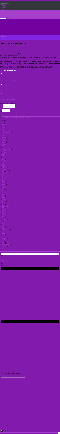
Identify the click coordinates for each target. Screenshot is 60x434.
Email (1, 110)
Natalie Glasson (4, 214)
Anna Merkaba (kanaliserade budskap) (6, 132)
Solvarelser (3, 237)
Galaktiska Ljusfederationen (5, 170)
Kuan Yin (3, 192)
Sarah (2, 230)
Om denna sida (3, 12)
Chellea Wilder (3, 159)
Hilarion (3, 175)
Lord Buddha (3, 198)
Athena (3, 147)
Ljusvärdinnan (3, 197)
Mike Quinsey (3, 209)
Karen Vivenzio (3, 186)
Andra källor (3, 127)
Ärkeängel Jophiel (4, 138)
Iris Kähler (3, 178)
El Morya (3, 166)
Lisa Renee (3, 196)
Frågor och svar (3, 6)
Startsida (2, 4)
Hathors (3, 173)
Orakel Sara (3, 216)
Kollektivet (3, 189)
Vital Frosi (3, 247)
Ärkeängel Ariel (3, 135)
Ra (2, 223)
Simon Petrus (3, 234)
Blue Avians (3, 154)
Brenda (3, 156)
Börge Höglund (3, 155)
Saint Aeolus (3, 226)
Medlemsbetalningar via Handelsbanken (7, 261)
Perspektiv (2, 15)
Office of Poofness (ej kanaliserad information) (7, 215)
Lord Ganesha (3, 199)
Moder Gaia (3, 211)
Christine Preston (4, 161)
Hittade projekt (3, 9)
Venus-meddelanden (4, 246)
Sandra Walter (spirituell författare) (6, 229)
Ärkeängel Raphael (4, 142)
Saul (2, 231)
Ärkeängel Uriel (3, 143)
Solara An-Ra (3, 236)
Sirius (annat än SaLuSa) (5, 235)
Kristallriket (3, 191)
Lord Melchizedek (4, 201)
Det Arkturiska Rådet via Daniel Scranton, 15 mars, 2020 (8, 99)
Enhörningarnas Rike (4, 167)
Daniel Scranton (4, 162)
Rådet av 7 (3, 224)
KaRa (2, 185)
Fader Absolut (3, 168)
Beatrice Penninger (4, 150)
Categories (2, 255)
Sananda (3, 228)
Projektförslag (2, 8)
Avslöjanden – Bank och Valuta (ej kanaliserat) (7, 148)
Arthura (3, 145)
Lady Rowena (3, 195)
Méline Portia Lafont (4, 208)
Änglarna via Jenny (4, 130)
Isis (2, 179)
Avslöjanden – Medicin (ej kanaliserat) (6, 149)
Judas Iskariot (3, 184)
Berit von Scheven (4, 152)
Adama (3, 123)
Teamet (3, 241)
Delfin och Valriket (4, 163)
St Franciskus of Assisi (4, 238)
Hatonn (3, 174)
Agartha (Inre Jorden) (4, 124)
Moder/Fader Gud (4, 212)
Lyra (2, 202)
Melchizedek (3, 207)
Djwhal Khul (3, 164)
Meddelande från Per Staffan (5, 206)
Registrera (3, 259)
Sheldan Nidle (3, 233)
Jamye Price (3, 182)
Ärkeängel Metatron (4, 140)
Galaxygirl (3, 171)
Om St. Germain (3, 7)
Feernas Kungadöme (4, 169)
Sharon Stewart (3, 232)
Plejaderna (3, 220)
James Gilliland (3, 181)
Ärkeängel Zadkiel (4, 144)
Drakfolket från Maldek (4, 165)
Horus (2, 176)
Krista (2, 190)
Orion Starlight (3, 218)
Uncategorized (3, 243)
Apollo (2, 133)
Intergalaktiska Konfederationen (5, 177)
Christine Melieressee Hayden (5, 160)
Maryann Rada (3, 204)
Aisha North (3, 125)
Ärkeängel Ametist (4, 134)
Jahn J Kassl (3, 180)
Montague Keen (4, 213)
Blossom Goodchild (4, 153)
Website (1, 111)
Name (1, 109)
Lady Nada (3, 194)
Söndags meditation (3, 5)
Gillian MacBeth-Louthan (5, 172)
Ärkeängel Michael (4, 141)
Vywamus (3, 248)
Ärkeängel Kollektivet (4, 139)
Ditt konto (3, 260)
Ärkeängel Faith (4, 137)
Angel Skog (3, 129)
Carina (2, 157)
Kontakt (2, 37)
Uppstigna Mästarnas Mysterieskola (6, 244)
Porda (2, 221)
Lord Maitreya (3, 200)
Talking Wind (3, 239)
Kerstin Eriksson (4, 187)
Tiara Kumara (3, 242)
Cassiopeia (3, 158)
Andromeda (3, 128)
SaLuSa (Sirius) (4, 227)
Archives (2, 263)
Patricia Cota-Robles (4, 219)
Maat (2, 203)
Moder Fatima (3, 210)
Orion (2, 217)
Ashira (2, 146)
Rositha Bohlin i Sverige (4, 225)
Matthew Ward (3, 205)
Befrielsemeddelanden (4, 151)
